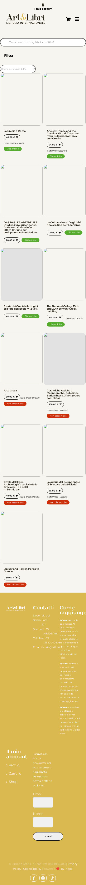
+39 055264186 (50, 631)
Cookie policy (32, 868)
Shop (13, 782)
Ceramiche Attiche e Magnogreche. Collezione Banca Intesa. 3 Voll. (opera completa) (63, 394)
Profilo (14, 765)
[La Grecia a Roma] (22, 99)
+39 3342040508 (52, 640)
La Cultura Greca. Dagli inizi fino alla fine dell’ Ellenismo (64, 223)
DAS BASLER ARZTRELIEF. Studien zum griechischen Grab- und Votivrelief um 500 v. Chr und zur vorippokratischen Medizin (21, 227)
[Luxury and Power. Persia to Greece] (22, 537)
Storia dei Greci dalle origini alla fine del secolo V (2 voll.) (21, 307)
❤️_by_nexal (64, 868)
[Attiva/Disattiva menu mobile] (77, 19)
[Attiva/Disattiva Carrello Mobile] (68, 19)
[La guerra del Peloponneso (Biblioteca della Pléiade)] (65, 450)
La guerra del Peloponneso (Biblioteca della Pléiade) (63, 483)
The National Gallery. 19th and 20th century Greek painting (62, 309)
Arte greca (10, 390)
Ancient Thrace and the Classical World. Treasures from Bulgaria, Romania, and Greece (63, 134)
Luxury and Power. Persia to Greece (21, 570)
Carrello (15, 774)
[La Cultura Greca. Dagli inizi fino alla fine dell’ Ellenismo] (65, 191)
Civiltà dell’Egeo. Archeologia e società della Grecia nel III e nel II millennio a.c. (20, 485)
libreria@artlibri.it (51, 647)
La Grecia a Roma (15, 130)
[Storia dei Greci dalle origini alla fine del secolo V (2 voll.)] (22, 274)
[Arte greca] (22, 359)
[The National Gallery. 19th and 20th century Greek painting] (65, 274)
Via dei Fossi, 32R (46, 620)
